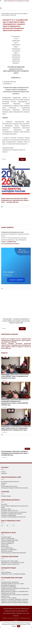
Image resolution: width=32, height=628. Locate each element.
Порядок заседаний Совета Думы (9, 540)
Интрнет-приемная (6, 572)
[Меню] (0, 8)
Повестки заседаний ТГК (7, 543)
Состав (3, 484)
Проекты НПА (4, 544)
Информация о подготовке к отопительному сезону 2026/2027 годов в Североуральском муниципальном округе (15, 376)
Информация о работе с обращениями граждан (13, 574)
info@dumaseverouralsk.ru (12, 243)
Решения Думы (23, 13)
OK (18, 626)
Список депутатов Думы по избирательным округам (14, 487)
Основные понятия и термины (8, 597)
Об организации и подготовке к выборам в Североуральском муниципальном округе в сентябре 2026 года (14, 453)
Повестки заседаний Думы (8, 538)
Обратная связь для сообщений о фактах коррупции (14, 602)
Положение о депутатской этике (9, 510)
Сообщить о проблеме (16, 280)
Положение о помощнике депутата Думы (11, 513)
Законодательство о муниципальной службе (12, 562)
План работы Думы (6, 537)
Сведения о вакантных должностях (10, 564)
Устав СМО (4, 504)
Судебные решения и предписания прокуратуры (13, 552)
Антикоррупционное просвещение (9, 582)
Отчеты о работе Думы (7, 548)
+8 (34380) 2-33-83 (11, 241)
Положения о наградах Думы (8, 515)
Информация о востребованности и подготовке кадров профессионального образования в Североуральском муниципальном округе (16, 428)
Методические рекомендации (8, 586)
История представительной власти (10, 481)
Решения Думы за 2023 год (8, 15)
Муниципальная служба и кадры (9, 561)
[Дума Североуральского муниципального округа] (16, 3)
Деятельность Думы (12, 13)
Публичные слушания (6, 551)
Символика (4, 473)
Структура (3, 483)
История (3, 471)
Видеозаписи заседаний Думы (9, 549)
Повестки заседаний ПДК (7, 541)
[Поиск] (31, 8)
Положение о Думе (6, 509)
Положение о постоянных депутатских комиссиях (14, 512)
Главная (3, 13)
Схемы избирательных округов (9, 486)
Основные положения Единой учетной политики (13, 516)
